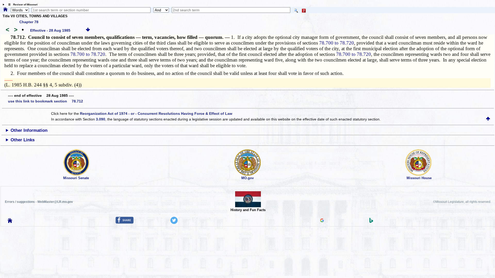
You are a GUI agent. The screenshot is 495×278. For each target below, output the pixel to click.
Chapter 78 (28, 22)
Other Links (23, 139)
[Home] (5, 9)
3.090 (100, 119)
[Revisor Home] (10, 222)
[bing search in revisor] (371, 222)
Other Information (29, 130)
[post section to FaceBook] (125, 222)
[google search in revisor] (322, 221)
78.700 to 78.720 (336, 43)
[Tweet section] (174, 223)
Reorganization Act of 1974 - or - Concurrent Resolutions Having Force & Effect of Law (156, 113)
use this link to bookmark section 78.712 (45, 101)
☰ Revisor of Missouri (22, 4)
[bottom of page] (88, 30)
